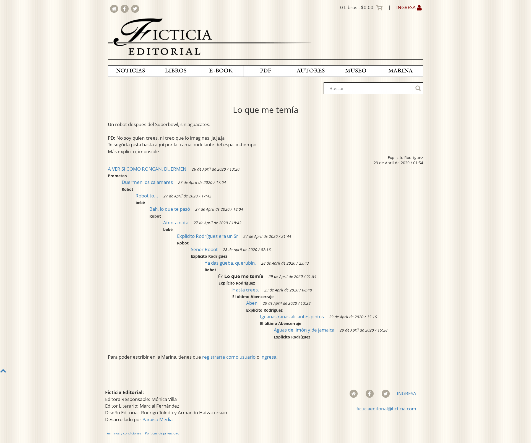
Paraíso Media (157, 419)
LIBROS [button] (175, 70)
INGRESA (406, 7)
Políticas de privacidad (162, 433)
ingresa (268, 357)
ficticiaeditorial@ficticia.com (386, 408)
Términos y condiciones (123, 433)
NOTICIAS (130, 70)
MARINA (400, 70)
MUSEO (355, 70)
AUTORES (311, 70)
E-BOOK (220, 70)
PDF (265, 70)
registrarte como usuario (229, 357)
